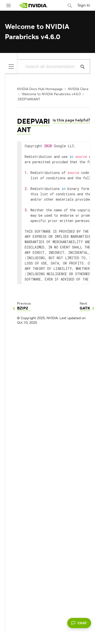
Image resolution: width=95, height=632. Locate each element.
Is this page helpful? (71, 120)
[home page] (33, 5)
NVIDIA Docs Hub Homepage (40, 89)
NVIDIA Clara (78, 89)
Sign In (83, 5)
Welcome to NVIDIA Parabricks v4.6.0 (51, 94)
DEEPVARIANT (29, 99)
